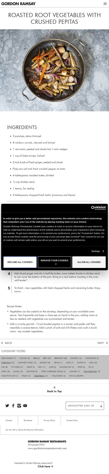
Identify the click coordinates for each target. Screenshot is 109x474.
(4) (91, 367)
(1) (58, 362)
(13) (76, 358)
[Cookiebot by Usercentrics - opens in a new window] (93, 208)
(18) (5, 371)
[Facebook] (13, 405)
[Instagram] (19, 405)
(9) (31, 371)
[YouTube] (25, 405)
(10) (18, 371)
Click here (44, 466)
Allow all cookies (89, 262)
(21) (17, 367)
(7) (8, 358)
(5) (25, 358)
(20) (47, 358)
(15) (27, 362)
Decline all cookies (20, 262)
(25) (93, 362)
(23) (7, 362)
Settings (96, 251)
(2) (67, 367)
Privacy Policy (49, 420)
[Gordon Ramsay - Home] (18, 1)
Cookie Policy (72, 420)
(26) (45, 362)
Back (8, 343)
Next (101, 343)
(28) (60, 358)
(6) (36, 358)
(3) (81, 362)
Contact (9, 420)
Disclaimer (28, 420)
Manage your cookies (54, 260)
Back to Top (54, 391)
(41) (41, 376)
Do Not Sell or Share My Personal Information (25, 430)
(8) (4, 367)
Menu (105, 3)
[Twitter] (7, 405)
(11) (41, 367)
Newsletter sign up (81, 405)
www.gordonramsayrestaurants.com (47, 448)
